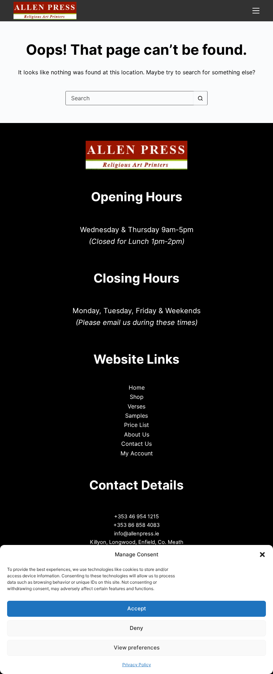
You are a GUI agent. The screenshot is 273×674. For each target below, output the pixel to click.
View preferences (137, 647)
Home (137, 387)
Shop (137, 396)
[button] (262, 554)
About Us (136, 434)
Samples (136, 415)
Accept (136, 608)
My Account (137, 453)
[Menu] (255, 10)
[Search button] (200, 98)
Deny (136, 628)
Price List (136, 424)
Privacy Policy (136, 664)
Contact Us (136, 443)
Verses (136, 406)
